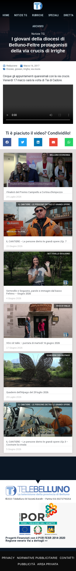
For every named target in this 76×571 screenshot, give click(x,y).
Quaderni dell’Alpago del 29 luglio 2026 (27, 392)
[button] (7, 142)
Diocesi (10, 69)
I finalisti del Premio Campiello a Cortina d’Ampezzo (34, 192)
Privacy (8, 557)
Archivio (38, 26)
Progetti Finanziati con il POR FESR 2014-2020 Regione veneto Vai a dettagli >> (35, 539)
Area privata (47, 564)
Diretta (68, 15)
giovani (18, 69)
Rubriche (37, 15)
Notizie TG (20, 15)
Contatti (67, 557)
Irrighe (26, 69)
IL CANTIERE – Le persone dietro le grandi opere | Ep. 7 (36, 241)
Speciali (53, 15)
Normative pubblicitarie (37, 557)
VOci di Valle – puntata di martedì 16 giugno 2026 (33, 343)
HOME (6, 15)
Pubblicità (26, 564)
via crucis (35, 69)
